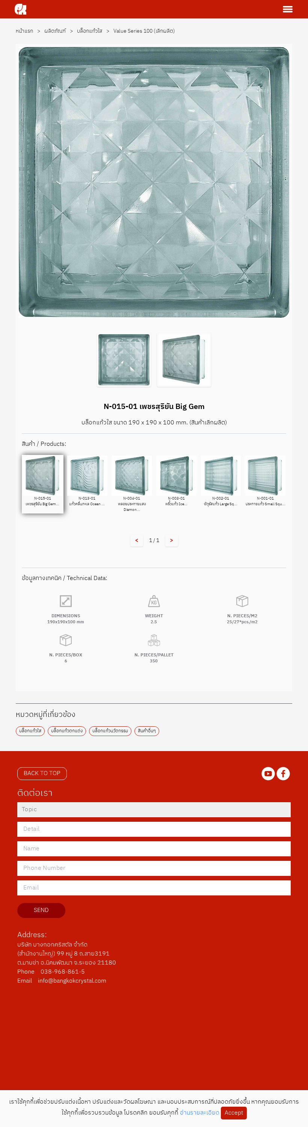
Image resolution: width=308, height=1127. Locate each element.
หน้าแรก (28, 31)
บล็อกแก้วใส (93, 31)
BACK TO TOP (42, 773)
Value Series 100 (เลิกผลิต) (144, 31)
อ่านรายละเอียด (199, 1113)
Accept (234, 1113)
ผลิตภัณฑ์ (59, 31)
